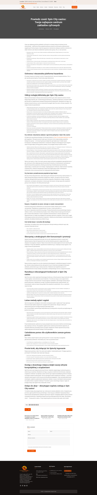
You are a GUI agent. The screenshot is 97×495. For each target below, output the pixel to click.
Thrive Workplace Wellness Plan (56, 473)
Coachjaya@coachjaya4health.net (28, 3)
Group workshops (53, 472)
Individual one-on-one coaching (56, 470)
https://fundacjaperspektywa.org (62, 137)
